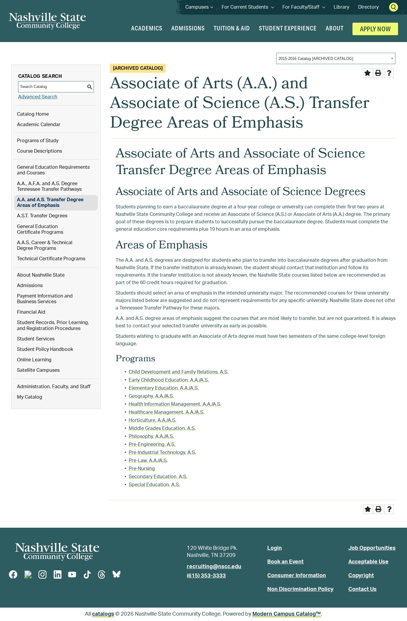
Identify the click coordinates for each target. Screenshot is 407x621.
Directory (368, 7)
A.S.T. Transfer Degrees (42, 215)
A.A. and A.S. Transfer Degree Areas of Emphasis (50, 202)
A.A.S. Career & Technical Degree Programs (44, 245)
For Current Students (248, 7)
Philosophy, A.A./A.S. (151, 436)
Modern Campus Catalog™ (286, 614)
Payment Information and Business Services (45, 299)
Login (274, 548)
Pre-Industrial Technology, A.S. (162, 452)
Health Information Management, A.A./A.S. (175, 404)
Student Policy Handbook (45, 349)
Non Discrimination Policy (300, 589)
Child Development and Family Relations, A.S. (179, 372)
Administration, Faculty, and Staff (54, 386)
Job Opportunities (372, 548)
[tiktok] (87, 574)
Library (341, 7)
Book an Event (285, 562)
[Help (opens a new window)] (389, 73)
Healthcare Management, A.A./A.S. (166, 412)
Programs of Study (37, 140)
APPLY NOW (375, 29)
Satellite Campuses (38, 370)
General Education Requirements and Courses (53, 170)
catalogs (103, 614)
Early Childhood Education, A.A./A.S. (169, 380)
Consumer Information (296, 575)
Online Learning (34, 359)
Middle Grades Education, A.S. (162, 428)
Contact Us (362, 589)
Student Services (36, 339)
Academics (146, 28)
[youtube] (72, 574)
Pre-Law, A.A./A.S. (148, 460)
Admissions (188, 28)
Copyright (361, 575)
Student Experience (288, 28)
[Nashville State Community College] (47, 21)
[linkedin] (57, 574)
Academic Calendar (38, 124)
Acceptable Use (368, 562)
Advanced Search (37, 97)
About (335, 28)
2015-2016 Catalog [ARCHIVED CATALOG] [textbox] (316, 58)
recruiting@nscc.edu (214, 566)
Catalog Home (33, 114)
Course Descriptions (39, 151)
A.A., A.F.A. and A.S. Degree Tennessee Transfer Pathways (49, 186)
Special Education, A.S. (154, 484)
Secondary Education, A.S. (158, 476)
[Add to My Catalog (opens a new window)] (367, 73)
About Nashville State (41, 275)
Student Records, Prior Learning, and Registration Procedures (53, 325)
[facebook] (13, 574)
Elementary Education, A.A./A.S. (164, 388)
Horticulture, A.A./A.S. (152, 420)
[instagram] (42, 574)
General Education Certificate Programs (40, 229)
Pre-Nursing (142, 468)
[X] (28, 574)
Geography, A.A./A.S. (151, 396)
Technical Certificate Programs (51, 258)
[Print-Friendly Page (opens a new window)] (378, 73)
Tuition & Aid (232, 28)
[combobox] (335, 58)
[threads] (101, 574)
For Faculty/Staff (303, 7)
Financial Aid (31, 312)
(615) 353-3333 (206, 576)
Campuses (199, 7)
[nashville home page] (57, 552)
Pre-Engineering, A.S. (152, 444)
